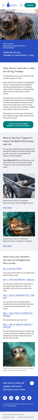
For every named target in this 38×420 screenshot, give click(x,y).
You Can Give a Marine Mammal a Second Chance (18, 125)
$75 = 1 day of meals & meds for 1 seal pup (18, 325)
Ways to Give (8, 44)
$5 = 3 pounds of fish (12, 268)
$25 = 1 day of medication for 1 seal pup (18, 296)
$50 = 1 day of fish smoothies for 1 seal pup (18, 314)
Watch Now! (7, 208)
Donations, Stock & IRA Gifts (14, 46)
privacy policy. (12, 406)
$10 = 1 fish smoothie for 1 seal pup (19, 279)
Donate (30, 5)
